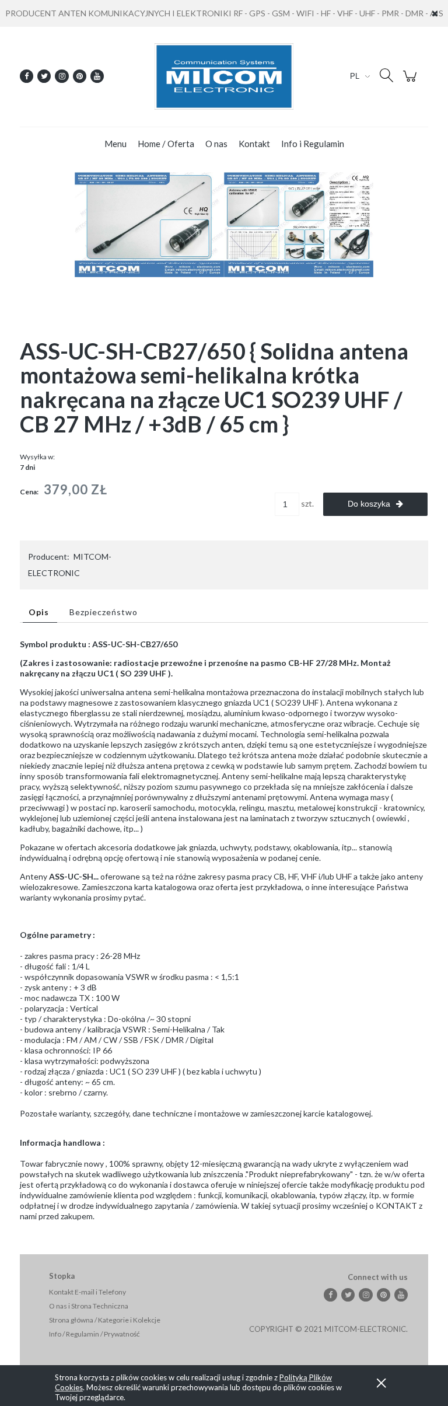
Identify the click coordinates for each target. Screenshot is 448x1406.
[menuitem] (115, 144)
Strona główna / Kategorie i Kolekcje (104, 1320)
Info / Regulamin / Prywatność (94, 1334)
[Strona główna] (224, 76)
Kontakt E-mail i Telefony (87, 1292)
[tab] (40, 612)
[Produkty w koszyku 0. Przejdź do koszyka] (411, 82)
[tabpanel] (224, 930)
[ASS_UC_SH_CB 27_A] (149, 223)
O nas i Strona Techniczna (88, 1306)
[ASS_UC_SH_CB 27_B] (298, 223)
